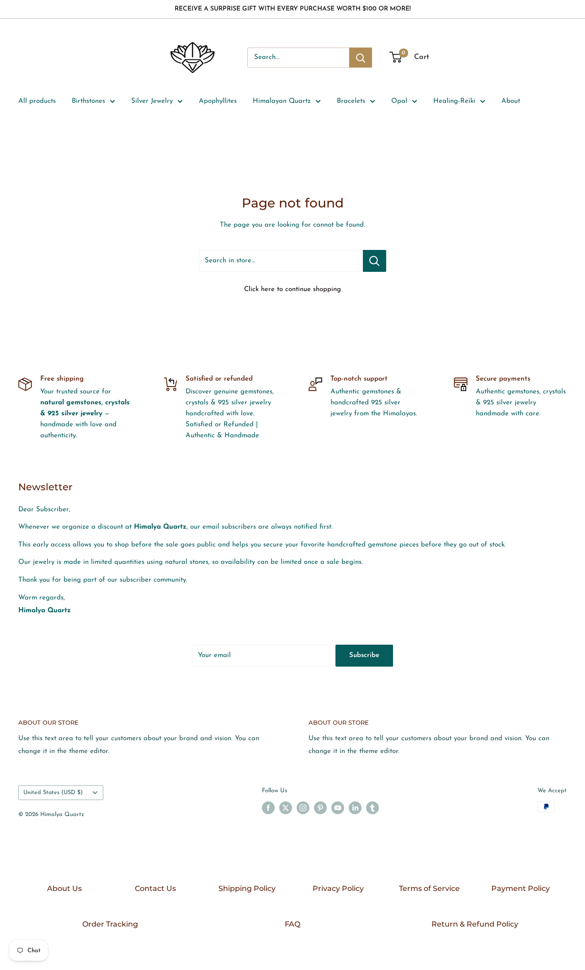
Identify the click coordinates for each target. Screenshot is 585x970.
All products (37, 101)
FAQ (292, 924)
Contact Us (155, 888)
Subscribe (364, 655)
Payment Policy (520, 888)
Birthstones (88, 101)
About (510, 101)
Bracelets (351, 101)
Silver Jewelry (152, 101)
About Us (64, 888)
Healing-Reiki (454, 101)
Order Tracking (110, 924)
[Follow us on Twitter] (285, 807)
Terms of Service (429, 888)
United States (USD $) (53, 792)
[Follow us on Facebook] (268, 807)
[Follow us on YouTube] (337, 807)
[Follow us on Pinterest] (320, 807)
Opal (399, 101)
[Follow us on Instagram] (303, 807)
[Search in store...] (374, 261)
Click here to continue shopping (292, 289)
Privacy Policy (338, 888)
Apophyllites (218, 101)
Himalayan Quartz (282, 101)
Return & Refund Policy (474, 924)
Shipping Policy (247, 888)
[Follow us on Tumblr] (372, 807)
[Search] (360, 58)
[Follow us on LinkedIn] (355, 807)
